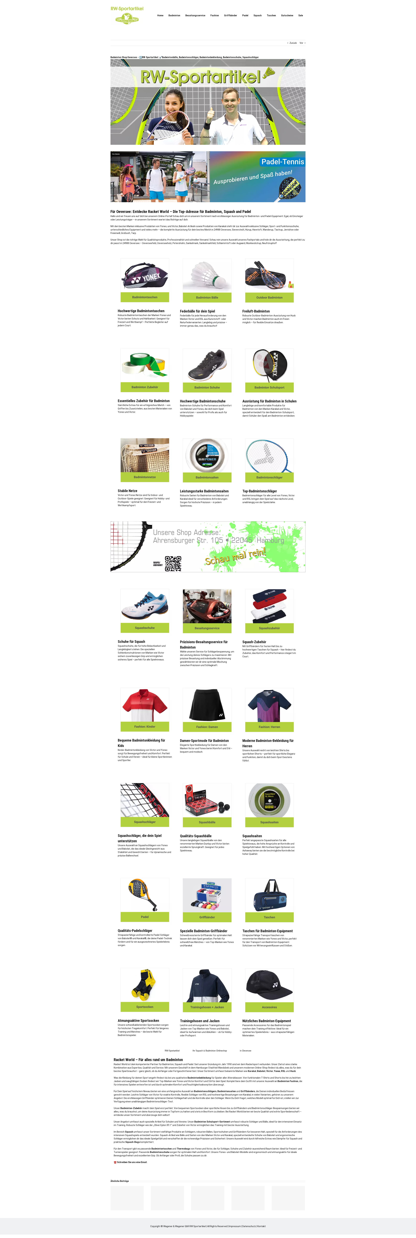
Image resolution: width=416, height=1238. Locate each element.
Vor (301, 43)
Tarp (133, 233)
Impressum (235, 1226)
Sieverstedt (238, 229)
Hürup (248, 229)
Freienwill (115, 233)
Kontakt (261, 1226)
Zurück (293, 43)
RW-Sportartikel (172, 1050)
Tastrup (278, 229)
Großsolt (125, 233)
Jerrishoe (289, 229)
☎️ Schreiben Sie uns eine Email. (130, 1162)
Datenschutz (249, 1226)
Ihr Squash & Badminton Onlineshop (210, 1050)
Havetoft (257, 229)
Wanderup (268, 229)
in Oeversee (245, 1050)
